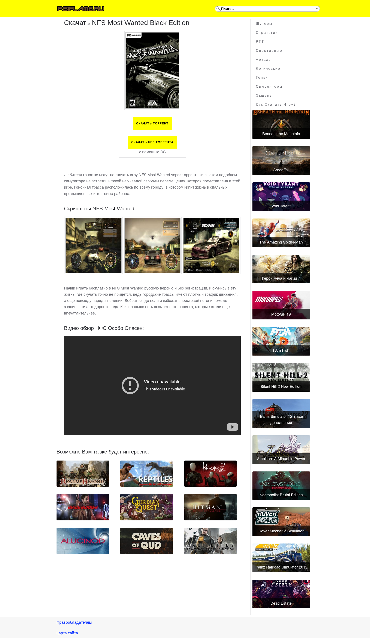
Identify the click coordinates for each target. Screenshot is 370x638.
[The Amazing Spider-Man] (281, 233)
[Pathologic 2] (210, 474)
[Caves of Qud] (146, 541)
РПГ (260, 41)
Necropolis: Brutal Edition (281, 494)
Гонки (262, 77)
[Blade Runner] (83, 507)
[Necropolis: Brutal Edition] (281, 485)
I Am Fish (281, 350)
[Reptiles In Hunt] (146, 474)
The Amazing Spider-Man (281, 242)
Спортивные (269, 50)
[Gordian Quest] (146, 507)
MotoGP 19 (281, 314)
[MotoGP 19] (281, 305)
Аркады (264, 59)
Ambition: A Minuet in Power (281, 458)
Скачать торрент (152, 123)
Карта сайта (67, 632)
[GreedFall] (281, 160)
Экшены (264, 95)
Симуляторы (269, 86)
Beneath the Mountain (281, 133)
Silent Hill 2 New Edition (281, 386)
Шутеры (264, 23)
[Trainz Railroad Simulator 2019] (281, 557)
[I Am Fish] (281, 341)
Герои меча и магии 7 (281, 278)
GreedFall (281, 169)
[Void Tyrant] (281, 196)
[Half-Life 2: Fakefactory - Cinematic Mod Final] (210, 541)
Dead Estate (281, 603)
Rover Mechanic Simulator (281, 530)
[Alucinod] (83, 541)
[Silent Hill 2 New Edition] (281, 377)
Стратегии (267, 32)
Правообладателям (74, 622)
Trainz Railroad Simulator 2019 (281, 567)
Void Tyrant (281, 205)
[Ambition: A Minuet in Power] (281, 449)
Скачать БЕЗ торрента (152, 142)
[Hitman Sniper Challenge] (210, 507)
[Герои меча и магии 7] (281, 269)
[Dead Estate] (281, 594)
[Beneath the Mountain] (281, 124)
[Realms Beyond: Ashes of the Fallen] (83, 474)
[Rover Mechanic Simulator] (281, 521)
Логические (268, 68)
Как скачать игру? (276, 104)
